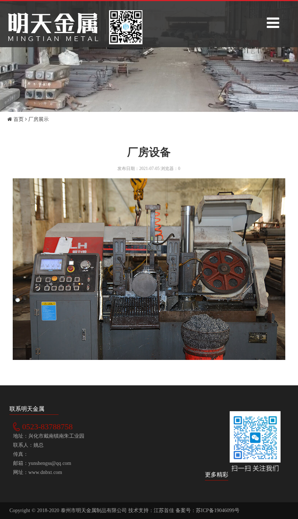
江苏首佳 (164, 510)
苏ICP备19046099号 (217, 510)
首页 (18, 119)
